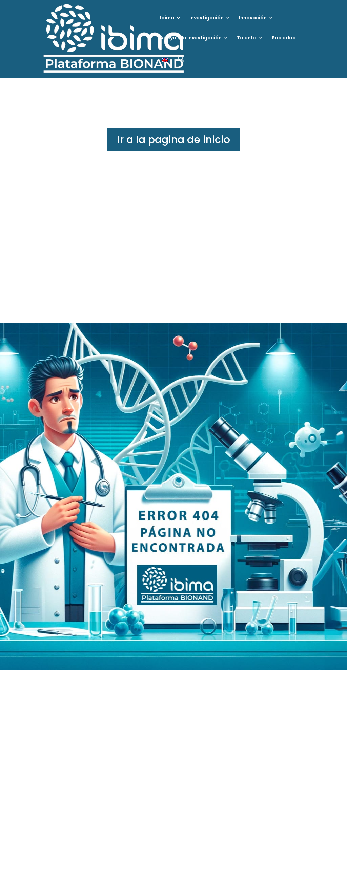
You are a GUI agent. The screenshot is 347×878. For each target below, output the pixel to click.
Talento (247, 38)
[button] (181, 66)
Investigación (206, 18)
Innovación (253, 18)
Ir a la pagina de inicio (173, 139)
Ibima (167, 18)
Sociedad (284, 38)
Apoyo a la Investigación (191, 38)
